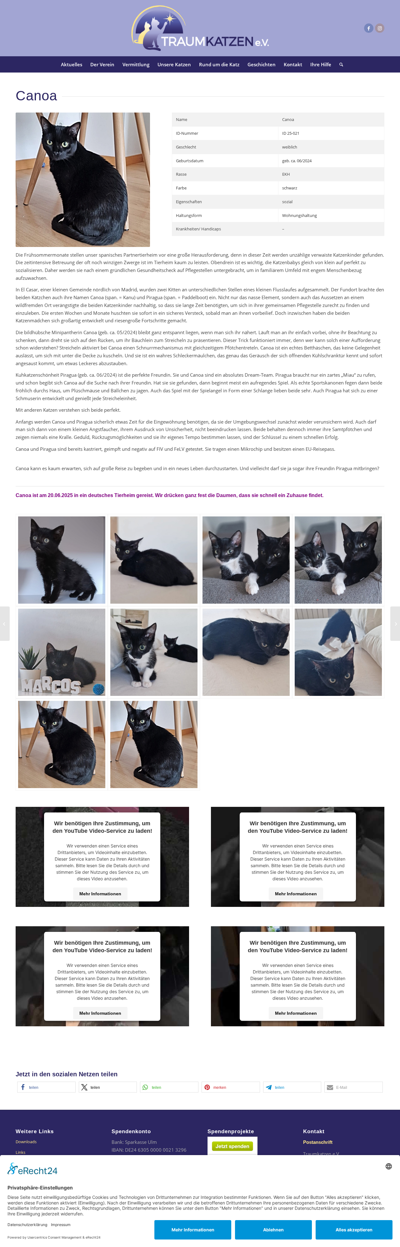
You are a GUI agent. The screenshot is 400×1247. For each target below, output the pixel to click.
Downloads (26, 1141)
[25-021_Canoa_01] (62, 560)
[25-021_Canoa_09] (62, 744)
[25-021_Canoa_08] (338, 652)
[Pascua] (5, 623)
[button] (46, 1087)
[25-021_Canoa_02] (154, 560)
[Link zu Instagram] (379, 28)
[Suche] (339, 64)
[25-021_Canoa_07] (246, 652)
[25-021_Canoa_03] (246, 560)
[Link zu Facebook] (368, 28)
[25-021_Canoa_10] (154, 744)
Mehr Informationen (100, 893)
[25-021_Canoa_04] (338, 560)
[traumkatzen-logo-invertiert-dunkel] (200, 28)
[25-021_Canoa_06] (154, 652)
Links (20, 1152)
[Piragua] (395, 623)
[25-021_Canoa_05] (62, 652)
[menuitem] (71, 64)
